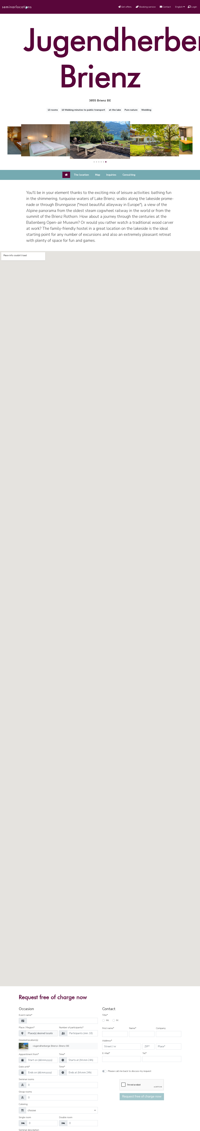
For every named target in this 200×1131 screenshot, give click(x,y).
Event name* (25, 1015)
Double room (65, 1117)
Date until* (24, 1066)
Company (161, 1028)
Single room (25, 1117)
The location (81, 175)
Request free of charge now (141, 1096)
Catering (23, 1104)
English (179, 6)
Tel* (144, 1053)
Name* (132, 1028)
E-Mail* (106, 1053)
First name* (108, 1028)
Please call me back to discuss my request (129, 1071)
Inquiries (111, 175)
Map (97, 175)
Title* (105, 1015)
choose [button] (32, 1110)
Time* (62, 1054)
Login (194, 6)
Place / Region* (27, 1027)
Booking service (148, 6)
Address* (107, 1040)
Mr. (107, 1020)
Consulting (129, 175)
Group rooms (25, 1091)
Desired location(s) (28, 1040)
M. (117, 1020)
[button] (94, 161)
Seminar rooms (26, 1079)
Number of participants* (71, 1027)
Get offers (126, 6)
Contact (167, 6)
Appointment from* (29, 1054)
